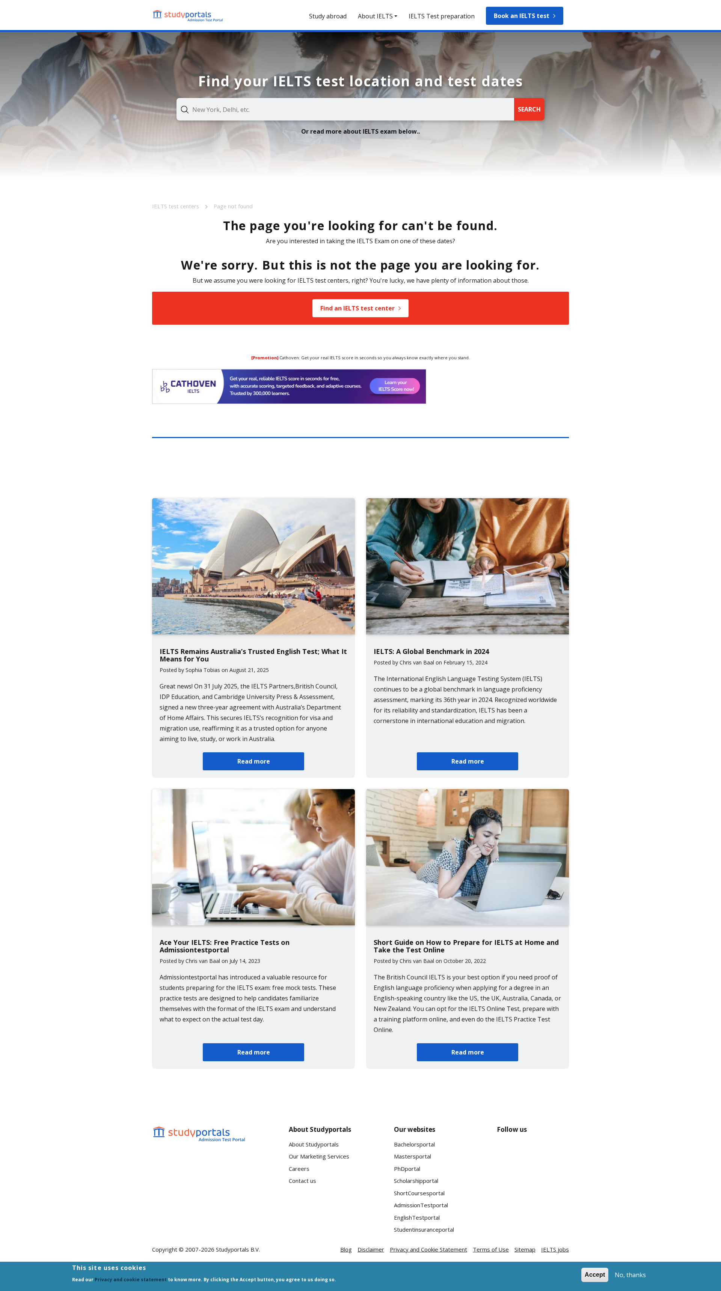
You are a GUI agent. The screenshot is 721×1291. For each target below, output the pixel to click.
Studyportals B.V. (238, 1249)
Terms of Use (491, 1249)
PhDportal (407, 1168)
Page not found (233, 206)
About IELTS (375, 16)
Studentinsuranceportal (424, 1229)
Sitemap (524, 1249)
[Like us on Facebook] (509, 1152)
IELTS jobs (555, 1249)
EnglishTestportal (417, 1217)
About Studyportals (314, 1144)
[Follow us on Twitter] (509, 1180)
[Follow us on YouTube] (557, 1152)
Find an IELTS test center (357, 308)
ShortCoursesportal (419, 1193)
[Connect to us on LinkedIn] (533, 1152)
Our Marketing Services (319, 1156)
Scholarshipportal (416, 1180)
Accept (595, 1274)
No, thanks (630, 1275)
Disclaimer (370, 1249)
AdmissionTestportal (421, 1205)
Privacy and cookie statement (131, 1279)
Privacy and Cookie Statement (428, 1249)
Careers (299, 1168)
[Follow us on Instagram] (533, 1180)
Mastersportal (412, 1156)
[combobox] (345, 109)
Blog (346, 1249)
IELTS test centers (176, 206)
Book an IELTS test (521, 16)
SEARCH (529, 109)
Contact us (302, 1180)
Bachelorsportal (414, 1144)
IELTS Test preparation (442, 16)
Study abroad (328, 16)
